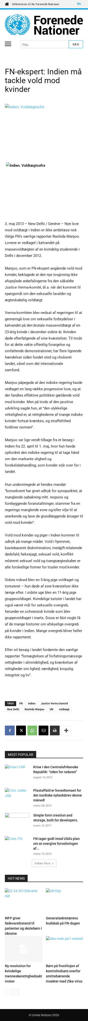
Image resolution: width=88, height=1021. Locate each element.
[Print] (55, 730)
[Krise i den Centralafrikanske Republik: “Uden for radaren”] (17, 773)
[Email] (43, 730)
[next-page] (16, 992)
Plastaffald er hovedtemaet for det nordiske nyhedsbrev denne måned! (57, 795)
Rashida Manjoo (34, 709)
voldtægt (64, 709)
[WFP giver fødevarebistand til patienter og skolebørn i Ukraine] (23, 901)
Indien (31, 703)
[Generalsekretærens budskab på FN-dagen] (64, 901)
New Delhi (13, 709)
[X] (21, 730)
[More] (66, 730)
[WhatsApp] (32, 730)
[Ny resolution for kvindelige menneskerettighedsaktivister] (23, 949)
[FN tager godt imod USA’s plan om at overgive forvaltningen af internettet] (17, 844)
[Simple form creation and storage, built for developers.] (17, 821)
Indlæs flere (42, 863)
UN (51, 709)
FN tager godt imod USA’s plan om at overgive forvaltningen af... (56, 843)
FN (21, 703)
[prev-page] (8, 992)
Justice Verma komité (54, 703)
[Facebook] (10, 730)
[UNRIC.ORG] (44, 24)
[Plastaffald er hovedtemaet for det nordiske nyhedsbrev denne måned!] (17, 796)
